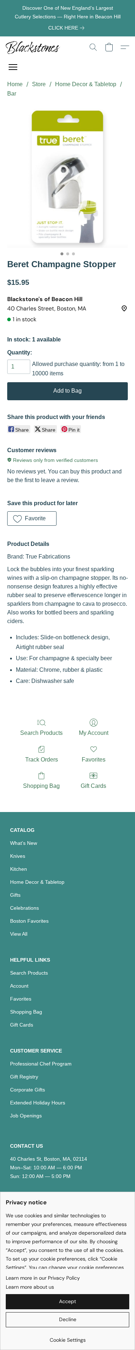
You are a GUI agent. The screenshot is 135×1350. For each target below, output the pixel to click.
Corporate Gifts (27, 1090)
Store (39, 84)
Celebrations (24, 908)
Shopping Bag (41, 786)
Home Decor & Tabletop (85, 84)
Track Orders (41, 759)
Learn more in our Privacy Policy (43, 1278)
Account (19, 986)
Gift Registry (24, 1077)
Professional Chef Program (41, 1064)
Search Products (41, 733)
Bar (11, 94)
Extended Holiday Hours (37, 1103)
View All (18, 934)
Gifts (15, 895)
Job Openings (26, 1116)
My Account (93, 733)
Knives (17, 856)
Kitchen (18, 869)
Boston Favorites (29, 921)
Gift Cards (93, 786)
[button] (34, 47)
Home (15, 84)
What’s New (23, 843)
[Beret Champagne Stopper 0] (67, 177)
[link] (67, 27)
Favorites (93, 759)
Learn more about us (30, 1287)
